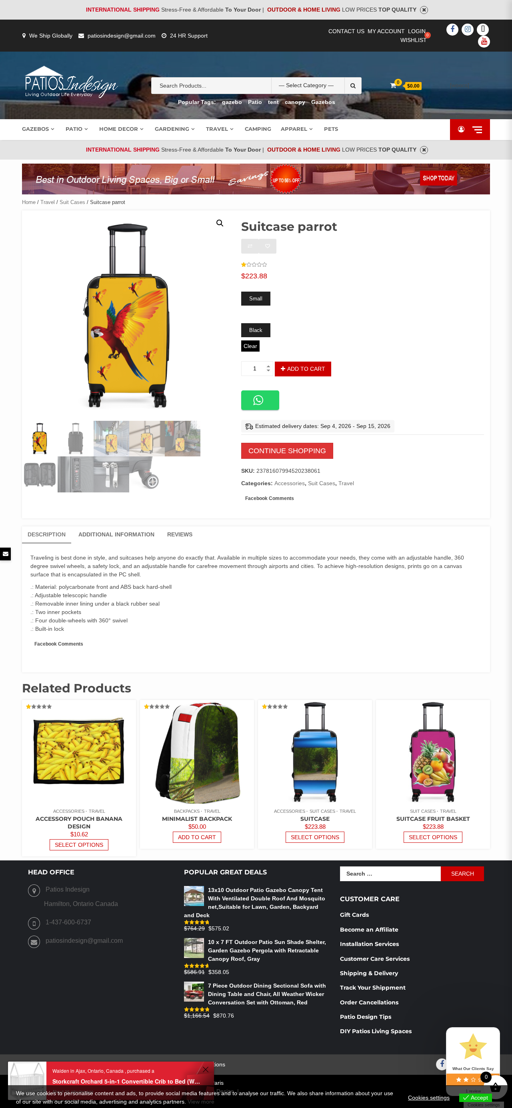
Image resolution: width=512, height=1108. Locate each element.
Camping (258, 129)
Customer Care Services (375, 958)
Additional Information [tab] (116, 534)
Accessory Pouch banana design (79, 822)
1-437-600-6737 (68, 922)
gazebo (232, 102)
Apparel (294, 129)
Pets (331, 129)
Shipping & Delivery (369, 973)
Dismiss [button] (424, 10)
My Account (386, 31)
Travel (217, 129)
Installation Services (369, 944)
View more (201, 1101)
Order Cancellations (370, 1002)
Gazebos (323, 102)
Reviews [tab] (179, 534)
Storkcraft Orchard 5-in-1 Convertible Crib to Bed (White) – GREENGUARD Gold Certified (126, 1081)
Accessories (289, 483)
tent (273, 102)
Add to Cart (306, 369)
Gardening (172, 129)
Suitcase (315, 818)
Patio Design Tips (365, 1016)
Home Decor (118, 129)
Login (417, 31)
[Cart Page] (393, 85)
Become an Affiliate (370, 929)
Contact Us (346, 31)
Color (248, 316)
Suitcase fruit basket (433, 818)
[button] (220, 223)
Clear (250, 346)
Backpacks (187, 811)
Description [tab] (47, 534)
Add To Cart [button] (197, 837)
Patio (255, 102)
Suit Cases (72, 202)
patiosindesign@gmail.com (122, 35)
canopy (295, 102)
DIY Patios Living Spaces (376, 1031)
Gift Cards (354, 914)
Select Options (79, 845)
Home (29, 202)
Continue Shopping (287, 451)
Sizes (247, 285)
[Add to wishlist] (267, 246)
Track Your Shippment (373, 987)
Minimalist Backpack (197, 818)
